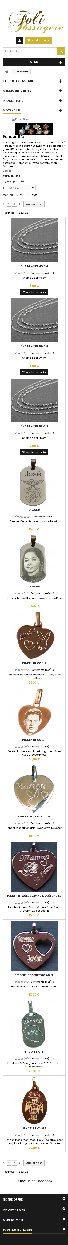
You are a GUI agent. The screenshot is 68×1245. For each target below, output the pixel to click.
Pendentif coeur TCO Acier (34, 975)
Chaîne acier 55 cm (34, 426)
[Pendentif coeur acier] (34, 789)
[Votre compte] (19, 40)
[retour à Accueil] (6, 71)
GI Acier (34, 509)
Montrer (8, 195)
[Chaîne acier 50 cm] (34, 320)
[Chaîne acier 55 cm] (34, 400)
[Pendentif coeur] (34, 635)
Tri (4, 188)
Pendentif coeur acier (34, 816)
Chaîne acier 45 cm (34, 266)
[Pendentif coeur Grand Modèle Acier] (34, 867)
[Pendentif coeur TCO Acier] (34, 946)
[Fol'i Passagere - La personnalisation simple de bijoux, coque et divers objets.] (34, 18)
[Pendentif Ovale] (34, 1100)
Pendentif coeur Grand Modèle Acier (34, 895)
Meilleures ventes (17, 91)
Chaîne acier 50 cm (34, 346)
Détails (7, 171)
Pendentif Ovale (34, 1128)
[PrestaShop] (21, 119)
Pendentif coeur (34, 663)
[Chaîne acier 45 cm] (34, 240)
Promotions (13, 100)
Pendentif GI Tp (34, 1051)
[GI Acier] (34, 482)
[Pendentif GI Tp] (34, 1024)
